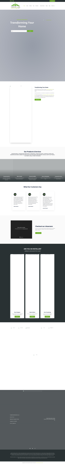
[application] (38, 5)
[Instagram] (13, 0)
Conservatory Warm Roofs (49, 89)
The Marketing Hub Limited (39, 462)
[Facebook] (10, 0)
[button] (52, 1)
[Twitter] (11, 0)
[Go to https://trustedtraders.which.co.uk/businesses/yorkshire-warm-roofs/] (29, 356)
